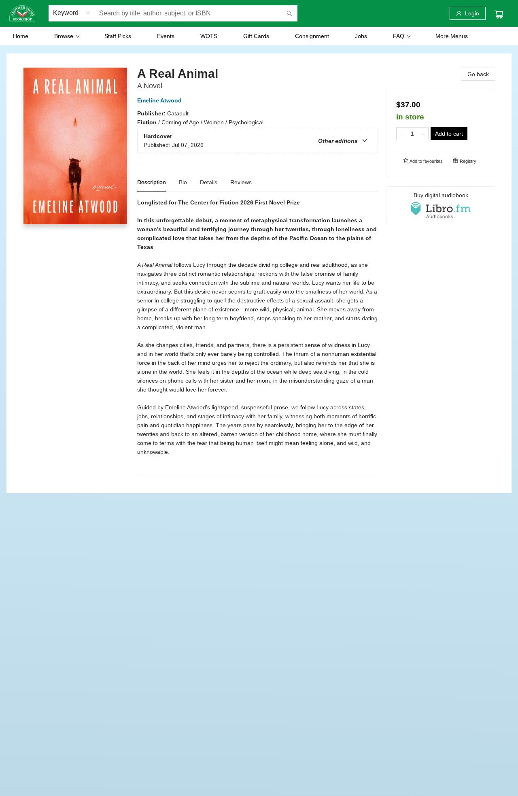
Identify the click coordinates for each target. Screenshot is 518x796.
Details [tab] (208, 182)
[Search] (289, 13)
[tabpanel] (257, 336)
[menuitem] (20, 36)
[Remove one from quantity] (402, 133)
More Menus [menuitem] (451, 36)
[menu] (259, 36)
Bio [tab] (183, 182)
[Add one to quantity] (423, 133)
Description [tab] (151, 182)
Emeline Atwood (159, 100)
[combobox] (72, 13)
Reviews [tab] (241, 182)
